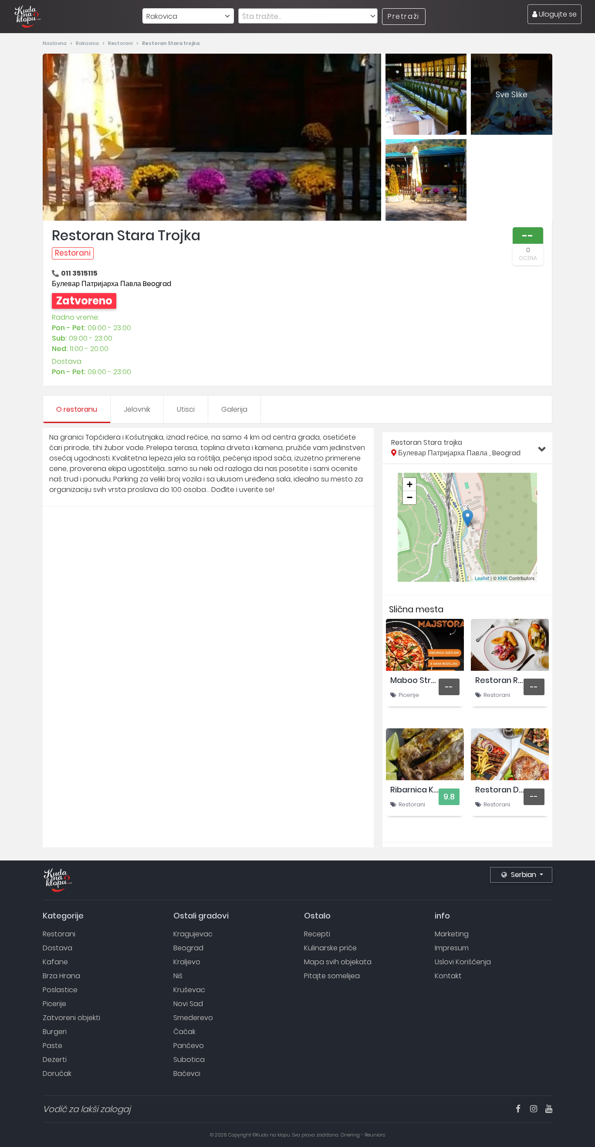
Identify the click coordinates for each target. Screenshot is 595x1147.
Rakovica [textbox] (161, 16)
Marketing (452, 934)
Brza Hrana (61, 976)
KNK (502, 577)
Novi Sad (188, 1004)
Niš (178, 976)
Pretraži (403, 16)
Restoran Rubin (504, 680)
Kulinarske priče (330, 948)
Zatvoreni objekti (71, 1018)
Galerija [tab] (234, 409)
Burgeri (55, 1032)
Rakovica (88, 43)
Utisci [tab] (186, 409)
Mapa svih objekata (338, 962)
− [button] (409, 497)
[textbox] (308, 16)
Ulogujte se (557, 14)
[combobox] (188, 16)
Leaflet (482, 577)
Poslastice (60, 990)
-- (449, 687)
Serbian (523, 875)
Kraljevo (186, 962)
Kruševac (189, 990)
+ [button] (409, 484)
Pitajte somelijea (332, 976)
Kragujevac (193, 934)
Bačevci (186, 1073)
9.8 (449, 796)
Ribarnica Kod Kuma (429, 789)
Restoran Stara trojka (456, 447)
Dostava (57, 948)
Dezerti (55, 1060)
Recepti (317, 934)
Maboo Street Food (428, 680)
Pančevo (188, 1046)
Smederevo (193, 1018)
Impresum (452, 948)
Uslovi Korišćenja (463, 962)
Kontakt (448, 976)
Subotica (189, 1060)
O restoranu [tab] (76, 409)
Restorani (121, 43)
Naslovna (55, 43)
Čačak (184, 1032)
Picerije (409, 695)
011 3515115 (79, 273)
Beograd (188, 948)
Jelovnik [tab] (137, 409)
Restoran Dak (501, 789)
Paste (52, 1046)
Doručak (57, 1073)
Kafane (55, 962)
